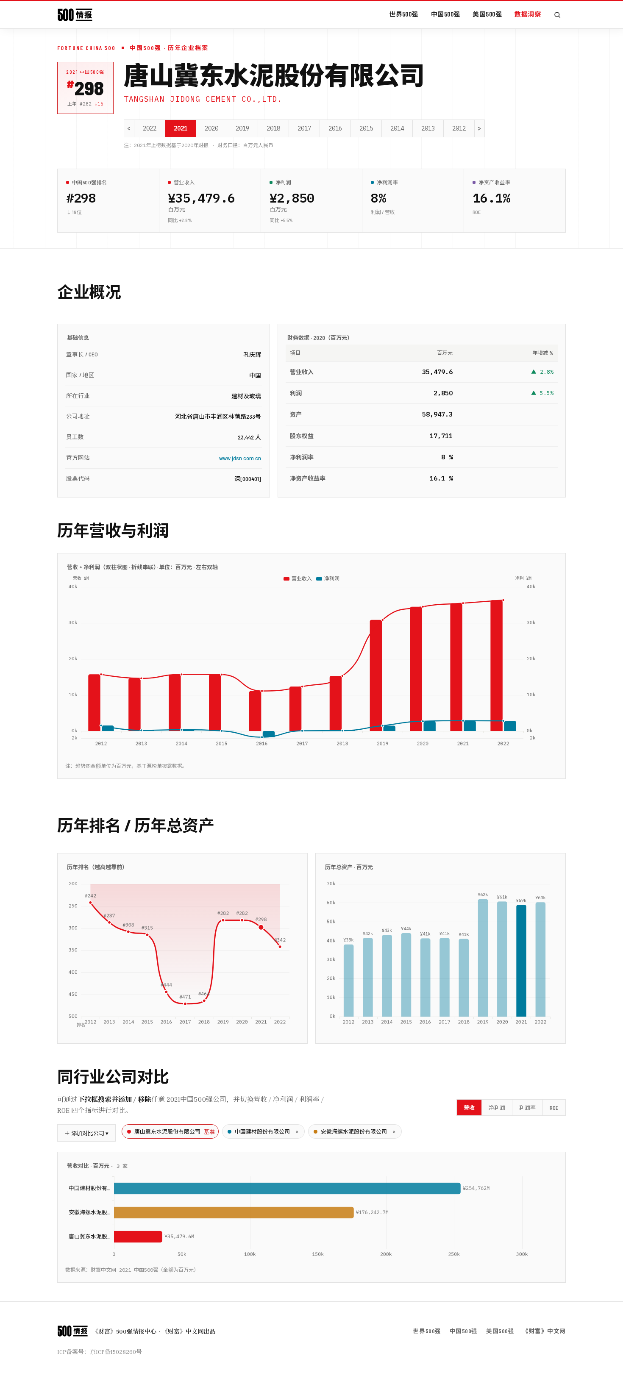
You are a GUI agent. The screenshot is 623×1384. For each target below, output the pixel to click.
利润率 (527, 1107)
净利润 (497, 1107)
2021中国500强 (85, 72)
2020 (211, 128)
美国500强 (487, 14)
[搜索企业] (557, 14)
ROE (554, 1107)
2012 (459, 128)
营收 (469, 1107)
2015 (366, 128)
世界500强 (403, 14)
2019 (242, 128)
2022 (149, 128)
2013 (428, 128)
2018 (273, 128)
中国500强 (445, 14)
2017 (304, 128)
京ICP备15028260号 (116, 1351)
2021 (180, 128)
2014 (397, 128)
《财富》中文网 (544, 1330)
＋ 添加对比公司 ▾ (86, 1133)
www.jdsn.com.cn (240, 457)
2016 (335, 128)
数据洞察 (528, 14)
